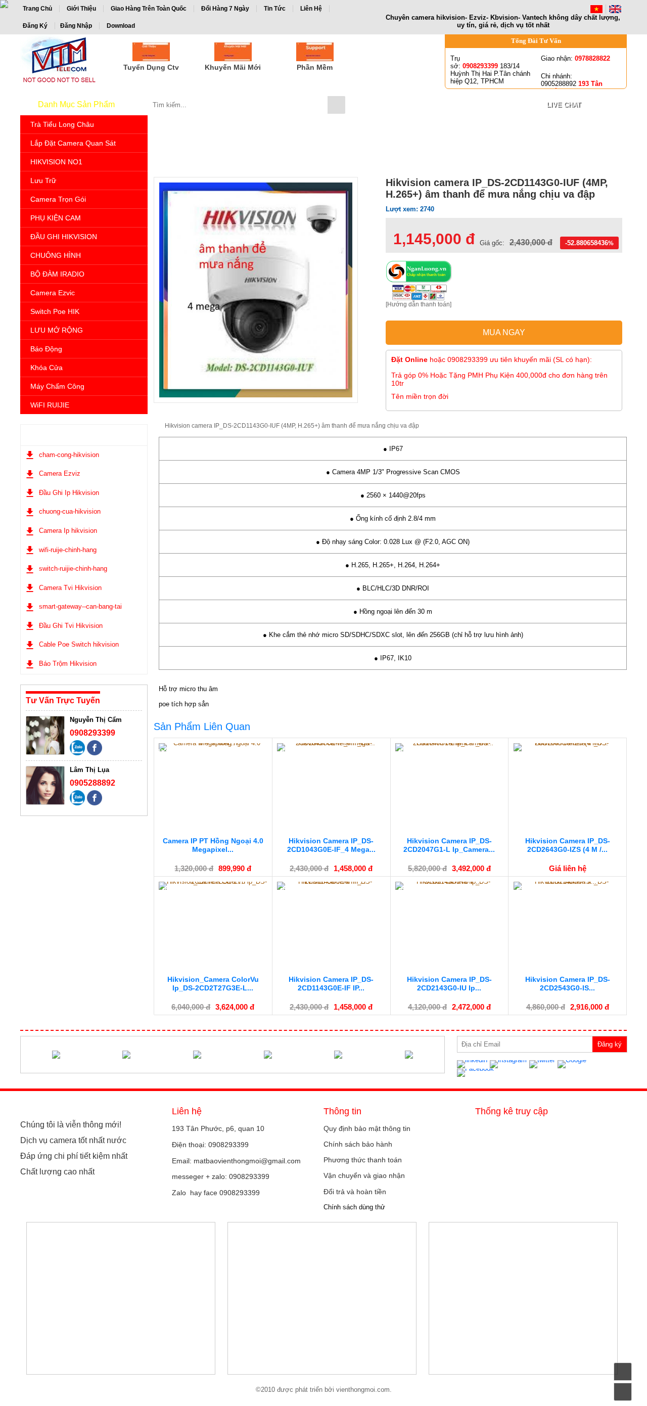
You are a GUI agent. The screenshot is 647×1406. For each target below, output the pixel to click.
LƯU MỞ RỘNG (56, 330)
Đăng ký (35, 25)
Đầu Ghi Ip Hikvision (69, 492)
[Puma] (56, 1055)
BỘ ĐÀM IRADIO (57, 274)
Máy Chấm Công (57, 386)
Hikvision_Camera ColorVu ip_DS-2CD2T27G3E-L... (213, 983)
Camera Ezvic (52, 293)
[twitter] (543, 1064)
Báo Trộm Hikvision (68, 663)
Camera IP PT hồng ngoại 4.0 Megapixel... (213, 845)
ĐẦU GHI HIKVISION (63, 237)
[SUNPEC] (197, 1055)
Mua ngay (504, 332)
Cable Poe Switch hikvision (79, 644)
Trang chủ (37, 8)
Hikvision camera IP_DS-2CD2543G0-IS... (567, 983)
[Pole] (409, 1055)
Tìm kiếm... (336, 105)
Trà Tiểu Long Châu (62, 124)
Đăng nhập (76, 25)
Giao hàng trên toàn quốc (149, 8)
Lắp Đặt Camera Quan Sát (73, 143)
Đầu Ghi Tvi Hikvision (71, 625)
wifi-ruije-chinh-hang (68, 550)
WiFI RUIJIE (49, 405)
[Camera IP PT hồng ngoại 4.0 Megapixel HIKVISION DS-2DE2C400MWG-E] (213, 746)
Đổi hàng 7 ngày (225, 8)
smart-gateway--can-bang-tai (80, 606)
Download (121, 25)
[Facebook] (476, 1072)
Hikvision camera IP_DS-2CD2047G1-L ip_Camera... (449, 845)
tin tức (275, 8)
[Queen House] (268, 1055)
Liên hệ (311, 8)
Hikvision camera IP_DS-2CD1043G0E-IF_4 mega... (331, 845)
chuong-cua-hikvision (70, 511)
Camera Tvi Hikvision (70, 588)
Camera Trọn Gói (58, 199)
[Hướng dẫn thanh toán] (418, 304)
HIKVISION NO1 (56, 162)
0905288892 (92, 783)
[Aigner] (127, 1055)
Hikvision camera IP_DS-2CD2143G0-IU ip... (449, 983)
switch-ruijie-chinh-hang (73, 568)
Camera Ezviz (59, 473)
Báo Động (46, 349)
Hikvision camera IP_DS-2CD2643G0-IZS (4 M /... (567, 845)
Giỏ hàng (428, 104)
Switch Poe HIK (54, 311)
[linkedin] (473, 1064)
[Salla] (338, 1055)
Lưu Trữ (43, 180)
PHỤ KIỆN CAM (55, 218)
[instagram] (509, 1064)
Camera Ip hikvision (68, 530)
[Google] (573, 1064)
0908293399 (92, 733)
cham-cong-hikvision (69, 455)
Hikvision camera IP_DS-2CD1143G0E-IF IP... (331, 983)
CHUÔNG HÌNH (55, 255)
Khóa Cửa (46, 368)
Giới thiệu (81, 8)
